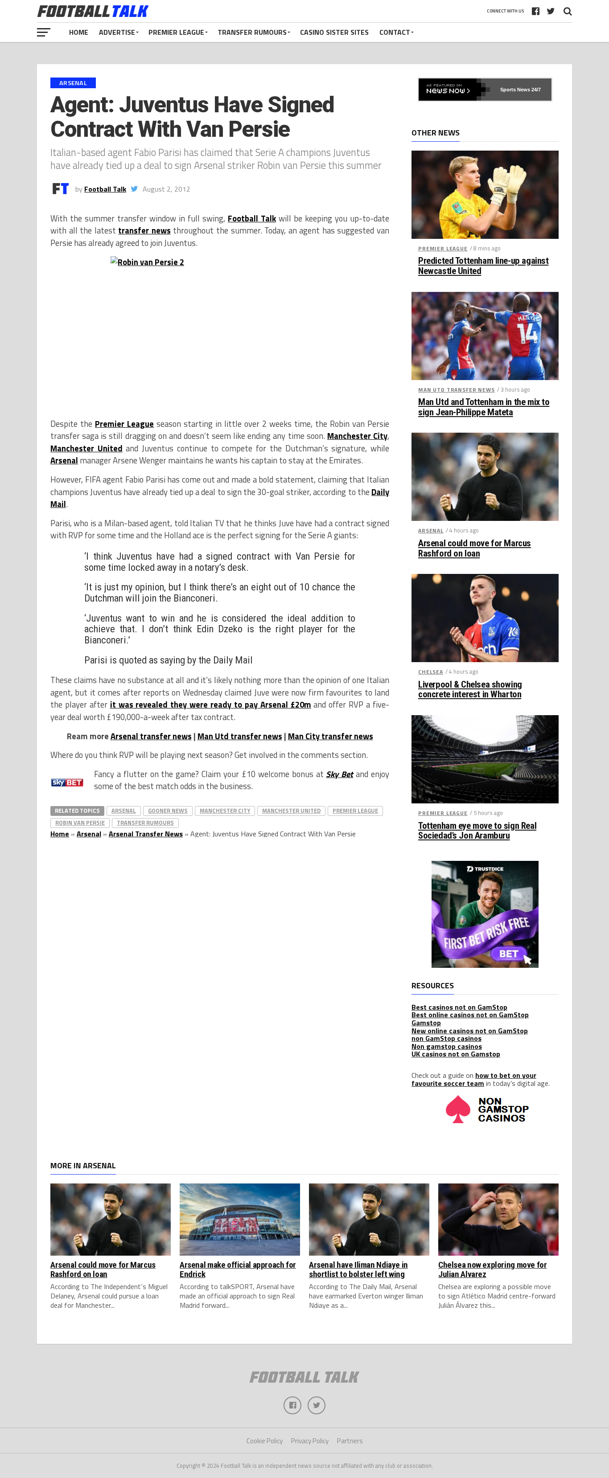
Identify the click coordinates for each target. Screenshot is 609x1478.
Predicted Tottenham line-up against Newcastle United (483, 266)
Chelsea (430, 671)
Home (78, 32)
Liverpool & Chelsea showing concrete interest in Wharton (470, 690)
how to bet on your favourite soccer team (473, 1079)
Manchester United (86, 448)
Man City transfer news (330, 736)
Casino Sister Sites (334, 32)
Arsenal (64, 460)
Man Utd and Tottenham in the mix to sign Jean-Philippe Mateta (483, 407)
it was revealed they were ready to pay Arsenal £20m (210, 704)
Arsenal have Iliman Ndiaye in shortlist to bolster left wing (358, 1269)
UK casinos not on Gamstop (455, 1053)
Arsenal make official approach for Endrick (238, 1269)
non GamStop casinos (446, 1038)
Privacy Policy (310, 1441)
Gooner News (168, 810)
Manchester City (357, 436)
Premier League (176, 32)
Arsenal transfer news (151, 736)
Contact (394, 32)
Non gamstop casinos (446, 1046)
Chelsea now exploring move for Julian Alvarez (492, 1269)
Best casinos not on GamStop (459, 1007)
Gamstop (426, 1022)
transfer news (144, 230)
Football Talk (105, 189)
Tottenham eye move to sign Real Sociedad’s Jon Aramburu (477, 831)
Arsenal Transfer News (146, 833)
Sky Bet (339, 774)
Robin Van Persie (80, 822)
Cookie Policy (265, 1441)
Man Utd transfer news (240, 736)
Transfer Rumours (252, 32)
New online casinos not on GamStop (469, 1030)
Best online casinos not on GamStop (470, 1014)
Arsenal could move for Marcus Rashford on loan (474, 548)
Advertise (117, 32)
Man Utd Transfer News (456, 389)
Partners (350, 1441)
